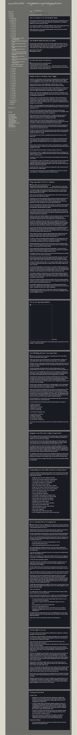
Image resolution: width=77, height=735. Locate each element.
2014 (10, 13)
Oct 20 (13, 69)
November (12, 20)
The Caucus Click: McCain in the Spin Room (40, 60)
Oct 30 (13, 24)
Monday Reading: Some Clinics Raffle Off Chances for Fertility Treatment (48, 470)
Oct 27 (13, 28)
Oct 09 (13, 85)
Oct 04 (13, 93)
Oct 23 (13, 35)
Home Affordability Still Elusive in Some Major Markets (43, 353)
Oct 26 (13, 30)
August (11, 102)
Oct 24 (13, 33)
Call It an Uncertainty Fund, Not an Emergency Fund (43, 522)
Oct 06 (13, 90)
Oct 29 (13, 26)
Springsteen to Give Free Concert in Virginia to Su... (17, 57)
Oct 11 (13, 81)
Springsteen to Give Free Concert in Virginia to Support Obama (45, 433)
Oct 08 (13, 86)
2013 (10, 15)
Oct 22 (13, 36)
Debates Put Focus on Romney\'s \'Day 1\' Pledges (43, 76)
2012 (10, 16)
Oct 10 (13, 83)
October (12, 21)
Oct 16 (13, 76)
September (12, 100)
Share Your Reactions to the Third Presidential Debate (43, 18)
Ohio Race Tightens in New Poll (38, 630)
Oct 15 (13, 78)
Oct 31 (13, 23)
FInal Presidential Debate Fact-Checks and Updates (43, 41)
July (11, 104)
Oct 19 (13, 71)
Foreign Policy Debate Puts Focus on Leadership (42, 182)
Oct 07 (13, 88)
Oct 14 (13, 80)
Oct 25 (13, 31)
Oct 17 (13, 75)
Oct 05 (13, 91)
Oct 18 (13, 73)
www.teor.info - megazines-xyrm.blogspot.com (35, 3)
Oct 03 (13, 95)
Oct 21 (13, 68)
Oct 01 (13, 98)
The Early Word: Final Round (37, 692)
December (12, 18)
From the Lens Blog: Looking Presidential (40, 302)
